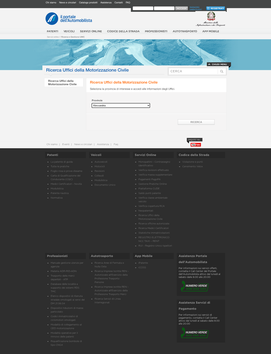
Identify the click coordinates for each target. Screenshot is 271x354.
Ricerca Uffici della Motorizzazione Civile (62, 82)
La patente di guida (62, 162)
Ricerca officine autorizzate (153, 224)
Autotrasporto (102, 256)
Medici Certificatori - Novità (66, 184)
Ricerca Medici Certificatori (153, 228)
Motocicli (100, 166)
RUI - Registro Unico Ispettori (155, 246)
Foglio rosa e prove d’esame (66, 171)
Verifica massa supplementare (155, 175)
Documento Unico (105, 185)
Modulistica (57, 189)
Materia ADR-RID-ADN (64, 271)
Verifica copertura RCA (151, 206)
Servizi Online (145, 155)
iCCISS (142, 267)
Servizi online (53, 37)
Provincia (97, 100)
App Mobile (143, 256)
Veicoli (96, 155)
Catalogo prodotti (88, 2)
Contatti (118, 2)
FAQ (128, 2)
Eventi (66, 144)
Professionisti (57, 256)
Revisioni (100, 171)
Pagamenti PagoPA (149, 179)
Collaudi (99, 176)
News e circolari (67, 2)
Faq (115, 144)
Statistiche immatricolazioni (154, 233)
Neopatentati (145, 211)
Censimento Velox (192, 166)
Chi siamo (51, 2)
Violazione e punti (192, 162)
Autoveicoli (101, 162)
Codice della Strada (194, 155)
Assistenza (106, 2)
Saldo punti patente (149, 193)
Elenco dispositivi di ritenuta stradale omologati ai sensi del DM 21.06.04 (68, 300)
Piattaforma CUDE (149, 189)
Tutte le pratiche (60, 166)
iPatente (143, 263)
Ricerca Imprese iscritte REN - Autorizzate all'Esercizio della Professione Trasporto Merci (111, 291)
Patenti (52, 155)
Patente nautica (60, 193)
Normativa (56, 198)
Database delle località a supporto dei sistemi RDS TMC (65, 288)
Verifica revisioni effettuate (153, 170)
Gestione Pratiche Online (152, 184)
